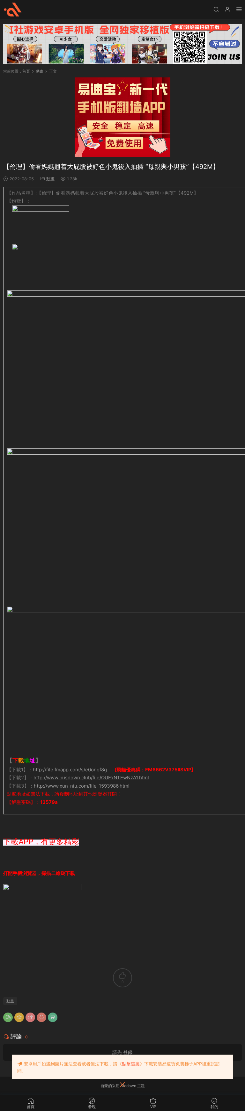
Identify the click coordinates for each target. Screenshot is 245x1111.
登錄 (128, 1052)
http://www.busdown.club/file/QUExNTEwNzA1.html (91, 778)
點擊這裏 (131, 1063)
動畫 (50, 178)
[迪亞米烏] (12, 9)
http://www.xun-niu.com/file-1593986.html (82, 786)
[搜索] (216, 9)
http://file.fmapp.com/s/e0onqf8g (70, 770)
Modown (128, 1085)
